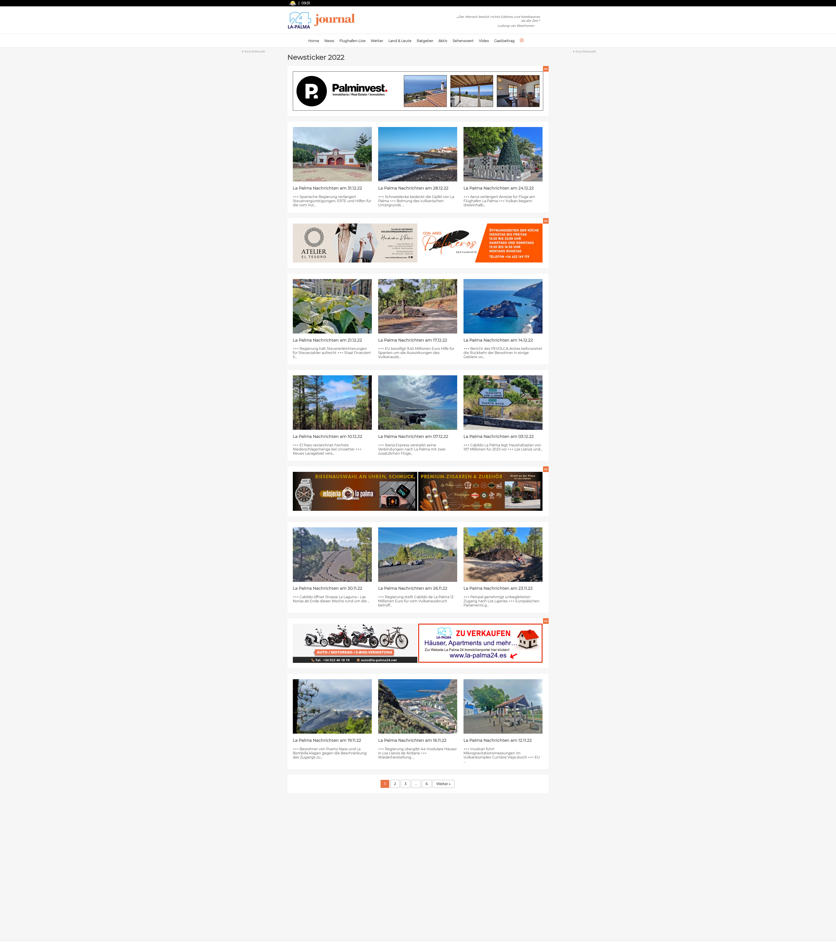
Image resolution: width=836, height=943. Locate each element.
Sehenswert (463, 41)
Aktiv (442, 41)
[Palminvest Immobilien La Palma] (418, 91)
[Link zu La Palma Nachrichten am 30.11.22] (332, 554)
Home (313, 41)
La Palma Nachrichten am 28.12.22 (413, 188)
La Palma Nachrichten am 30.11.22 (327, 588)
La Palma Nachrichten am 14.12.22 (498, 340)
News (329, 41)
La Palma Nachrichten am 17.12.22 (412, 340)
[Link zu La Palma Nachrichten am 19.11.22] (332, 706)
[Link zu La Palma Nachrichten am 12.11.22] (503, 706)
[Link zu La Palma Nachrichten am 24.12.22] (503, 154)
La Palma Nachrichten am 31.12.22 (327, 188)
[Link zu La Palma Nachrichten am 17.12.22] (417, 306)
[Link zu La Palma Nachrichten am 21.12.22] (332, 306)
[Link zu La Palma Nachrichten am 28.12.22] (417, 154)
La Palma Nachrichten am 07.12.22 (413, 436)
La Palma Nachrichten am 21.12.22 (327, 340)
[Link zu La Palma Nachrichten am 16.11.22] (417, 706)
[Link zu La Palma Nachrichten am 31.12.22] (332, 154)
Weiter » (443, 784)
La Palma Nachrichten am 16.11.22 (412, 740)
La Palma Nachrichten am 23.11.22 (498, 588)
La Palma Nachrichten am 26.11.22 (412, 588)
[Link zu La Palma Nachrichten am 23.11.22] (503, 554)
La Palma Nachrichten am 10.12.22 (327, 436)
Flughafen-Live (352, 41)
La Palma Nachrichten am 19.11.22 (327, 740)
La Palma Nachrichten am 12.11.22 (498, 740)
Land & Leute (399, 41)
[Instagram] (521, 40)
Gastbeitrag (504, 41)
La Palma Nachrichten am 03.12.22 (499, 436)
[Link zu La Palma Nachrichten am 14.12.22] (503, 306)
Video (484, 41)
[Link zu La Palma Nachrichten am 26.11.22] (417, 554)
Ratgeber (425, 41)
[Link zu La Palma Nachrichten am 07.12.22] (417, 402)
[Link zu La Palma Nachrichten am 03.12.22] (503, 402)
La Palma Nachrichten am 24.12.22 (499, 188)
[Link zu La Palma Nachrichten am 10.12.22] (332, 402)
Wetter (377, 41)
